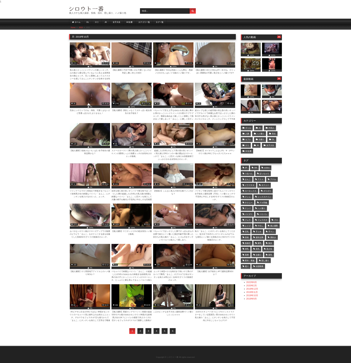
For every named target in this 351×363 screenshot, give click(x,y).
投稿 (247, 237)
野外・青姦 (249, 260)
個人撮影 (274, 226)
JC (260, 128)
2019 (81, 27)
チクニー (249, 202)
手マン (271, 231)
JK (106, 22)
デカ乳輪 (263, 202)
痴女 (270, 243)
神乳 (247, 249)
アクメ (260, 179)
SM (255, 168)
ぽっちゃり (264, 173)
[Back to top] (342, 355)
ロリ (97, 22)
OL (87, 22)
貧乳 (270, 255)
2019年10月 (252, 295)
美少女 (269, 249)
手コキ (258, 231)
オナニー (265, 185)
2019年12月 (252, 289)
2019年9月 (251, 299)
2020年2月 (251, 285)
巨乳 (247, 231)
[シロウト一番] (86, 8)
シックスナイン (264, 197)
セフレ (248, 139)
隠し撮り (265, 260)
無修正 (248, 243)
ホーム (77, 22)
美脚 (247, 255)
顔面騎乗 (259, 266)
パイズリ (249, 214)
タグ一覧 (159, 22)
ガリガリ (267, 191)
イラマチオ (249, 185)
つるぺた (249, 173)
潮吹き (273, 237)
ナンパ (248, 208)
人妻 (247, 134)
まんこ (248, 179)
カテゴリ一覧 (144, 22)
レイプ (248, 226)
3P (246, 168)
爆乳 (259, 243)
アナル (273, 179)
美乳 (258, 249)
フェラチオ (262, 220)
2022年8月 (251, 282)
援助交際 (259, 237)
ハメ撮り (260, 134)
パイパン (263, 214)
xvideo (267, 168)
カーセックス (250, 191)
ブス (276, 220)
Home (73, 27)
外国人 (271, 128)
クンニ (248, 197)
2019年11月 (252, 292)
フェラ (248, 220)
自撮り (261, 139)
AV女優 (129, 22)
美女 (274, 134)
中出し (260, 226)
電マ (247, 266)
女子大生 (116, 22)
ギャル (248, 128)
